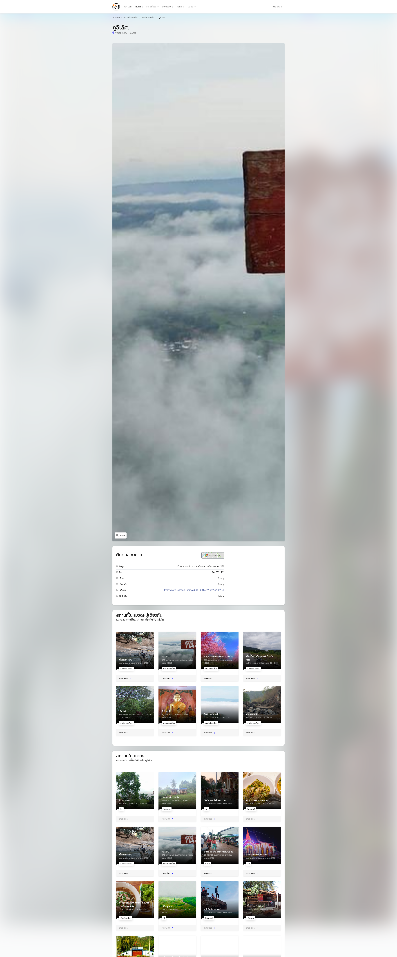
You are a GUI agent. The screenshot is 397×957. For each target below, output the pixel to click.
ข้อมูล (191, 6)
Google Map (215, 555)
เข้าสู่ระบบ (277, 6)
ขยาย (122, 535)
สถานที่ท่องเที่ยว (130, 17)
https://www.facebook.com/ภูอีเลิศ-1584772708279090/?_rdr (194, 590)
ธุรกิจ (179, 6)
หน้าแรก (128, 6)
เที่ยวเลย (166, 6)
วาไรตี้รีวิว (151, 6)
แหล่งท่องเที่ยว (148, 17)
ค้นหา (139, 6)
